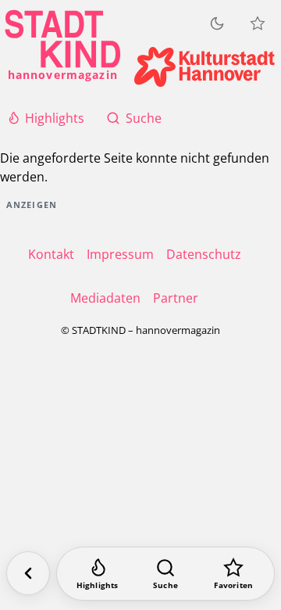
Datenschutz (203, 254)
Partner (175, 298)
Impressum (120, 254)
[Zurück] (28, 573)
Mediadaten (105, 298)
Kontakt (51, 254)
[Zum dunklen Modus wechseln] (217, 23)
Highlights (54, 118)
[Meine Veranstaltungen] (257, 23)
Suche (144, 118)
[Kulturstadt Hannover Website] (204, 67)
